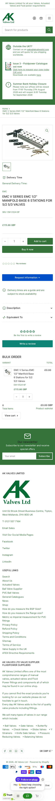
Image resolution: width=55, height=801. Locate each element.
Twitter (6, 548)
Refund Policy (9, 628)
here (39, 75)
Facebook (7, 541)
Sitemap (6, 640)
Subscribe (44, 456)
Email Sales (8, 528)
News (5, 600)
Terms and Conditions (14, 636)
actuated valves (18, 678)
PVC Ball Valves (10, 592)
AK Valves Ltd (21, 762)
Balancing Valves (33, 736)
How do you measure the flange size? (22, 613)
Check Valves (21, 729)
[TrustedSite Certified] (11, 796)
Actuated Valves (11, 584)
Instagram (7, 554)
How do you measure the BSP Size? (21, 608)
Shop (5, 604)
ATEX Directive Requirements (18, 653)
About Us (7, 580)
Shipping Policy (10, 632)
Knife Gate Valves (25, 733)
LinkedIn (6, 561)
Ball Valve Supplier (12, 588)
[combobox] (27, 30)
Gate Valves (27, 725)
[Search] (49, 30)
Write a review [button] (28, 343)
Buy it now (27, 249)
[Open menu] (49, 18)
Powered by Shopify (39, 762)
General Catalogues (13, 596)
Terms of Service (11, 644)
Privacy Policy (9, 624)
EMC (4, 191)
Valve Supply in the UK (14, 649)
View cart (10, 415)
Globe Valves (39, 729)
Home (5, 108)
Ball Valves (10, 725)
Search (6, 576)
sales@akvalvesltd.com (38, 49)
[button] (8, 263)
